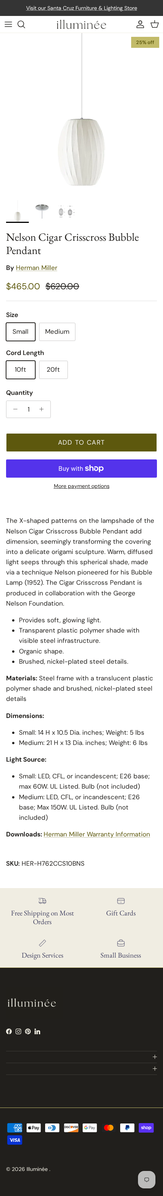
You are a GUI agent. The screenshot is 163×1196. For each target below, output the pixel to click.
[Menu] (8, 24)
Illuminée (38, 1169)
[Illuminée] (81, 24)
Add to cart (81, 442)
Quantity (19, 392)
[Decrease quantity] (13, 409)
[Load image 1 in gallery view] (81, 114)
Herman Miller (36, 267)
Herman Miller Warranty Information (97, 834)
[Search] (25, 24)
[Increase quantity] (43, 409)
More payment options (82, 486)
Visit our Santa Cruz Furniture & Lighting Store (81, 8)
